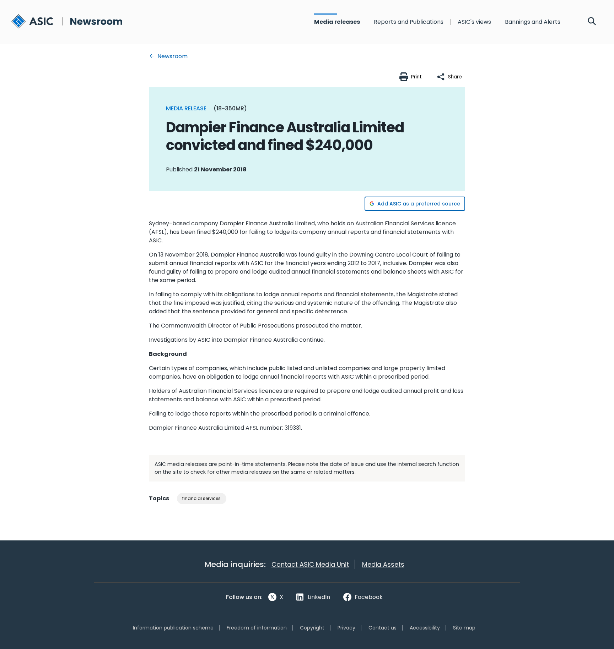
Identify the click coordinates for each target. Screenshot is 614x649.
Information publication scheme (173, 627)
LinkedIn (319, 597)
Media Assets (383, 564)
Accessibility (425, 627)
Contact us (382, 627)
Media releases (337, 22)
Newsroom (172, 56)
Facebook (369, 597)
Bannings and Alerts (532, 22)
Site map (464, 627)
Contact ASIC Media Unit (310, 564)
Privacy (346, 627)
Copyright (312, 627)
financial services (201, 498)
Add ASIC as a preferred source (418, 203)
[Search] (592, 22)
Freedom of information (257, 627)
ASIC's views (474, 22)
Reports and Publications (408, 22)
